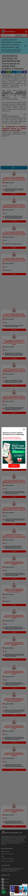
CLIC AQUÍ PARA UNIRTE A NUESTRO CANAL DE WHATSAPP (12, 438)
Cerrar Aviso (14, 465)
